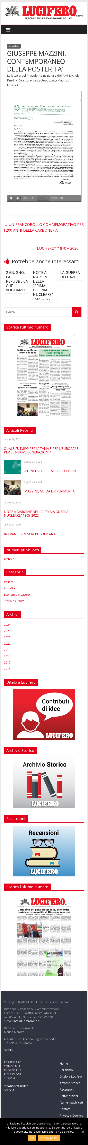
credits (8, 1050)
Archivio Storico (70, 1083)
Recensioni (67, 1089)
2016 (7, 669)
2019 (7, 650)
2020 (7, 643)
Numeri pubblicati (71, 1102)
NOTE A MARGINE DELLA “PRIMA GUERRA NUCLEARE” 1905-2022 (43, 285)
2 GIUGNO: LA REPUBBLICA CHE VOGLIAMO (17, 281)
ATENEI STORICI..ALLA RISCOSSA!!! (50, 471)
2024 (7, 625)
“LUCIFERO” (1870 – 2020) (60, 248)
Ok (32, 1138)
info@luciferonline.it (26, 1021)
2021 (7, 637)
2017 (7, 662)
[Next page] (18, 198)
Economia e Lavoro (17, 594)
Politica (9, 582)
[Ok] (83, 1132)
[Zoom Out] (40, 198)
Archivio (9, 559)
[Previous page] (11, 198)
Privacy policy (49, 1138)
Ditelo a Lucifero (71, 1076)
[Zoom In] (46, 198)
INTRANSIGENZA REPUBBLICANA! (30, 534)
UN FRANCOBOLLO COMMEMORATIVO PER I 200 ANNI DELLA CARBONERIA (44, 227)
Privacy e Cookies (71, 1115)
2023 (7, 631)
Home (64, 1063)
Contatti (65, 1109)
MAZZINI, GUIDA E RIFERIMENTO (50, 491)
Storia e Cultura (14, 601)
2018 (7, 656)
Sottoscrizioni (69, 1096)
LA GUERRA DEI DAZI (70, 274)
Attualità (14, 46)
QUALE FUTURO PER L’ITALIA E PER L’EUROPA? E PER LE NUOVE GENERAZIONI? (41, 450)
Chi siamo (66, 1070)
